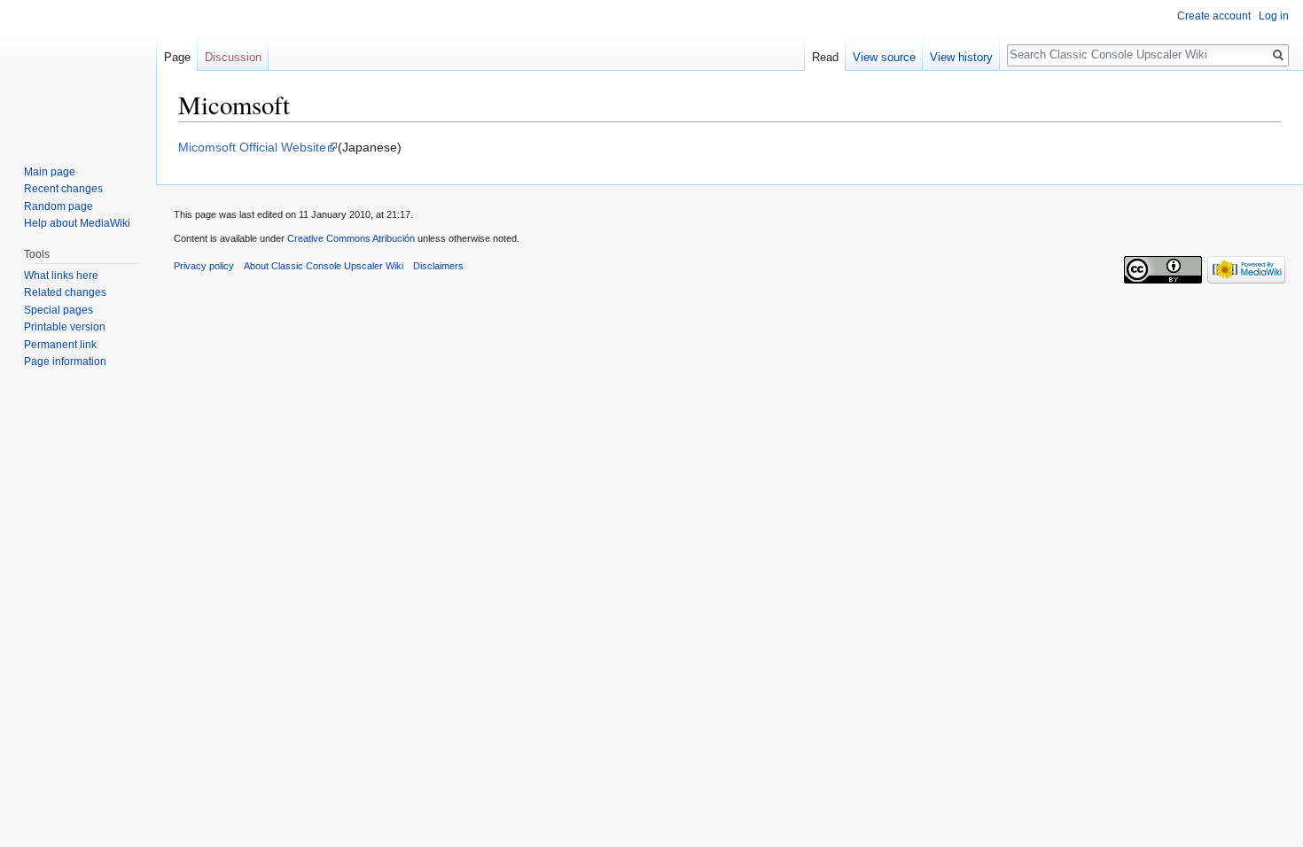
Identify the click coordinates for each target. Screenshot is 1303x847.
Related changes (65, 292)
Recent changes (63, 189)
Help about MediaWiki (77, 223)
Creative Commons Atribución (351, 238)
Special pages (58, 310)
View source (884, 57)
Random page (58, 206)
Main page (49, 172)
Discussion (233, 57)
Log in (1274, 16)
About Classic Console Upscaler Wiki (323, 265)
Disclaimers (438, 265)
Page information (65, 361)
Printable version (64, 327)
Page (177, 57)
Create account (1214, 16)
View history (961, 57)
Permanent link (60, 344)
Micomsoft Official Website (252, 147)
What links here (61, 275)
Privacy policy (204, 265)
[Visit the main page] (78, 71)
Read (825, 57)
